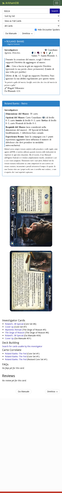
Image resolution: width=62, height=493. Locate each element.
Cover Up (9, 326)
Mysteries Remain (13, 329)
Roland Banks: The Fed (16, 353)
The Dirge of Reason (15, 332)
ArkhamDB (12, 3)
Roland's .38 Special (14, 323)
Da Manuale (11, 33)
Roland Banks (15, 41)
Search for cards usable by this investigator (22, 346)
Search (55, 11)
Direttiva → (27, 33)
